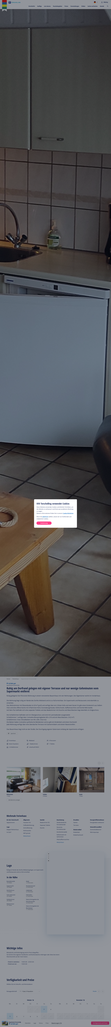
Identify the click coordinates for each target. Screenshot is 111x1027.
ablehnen (45, 517)
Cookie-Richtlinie (68, 513)
